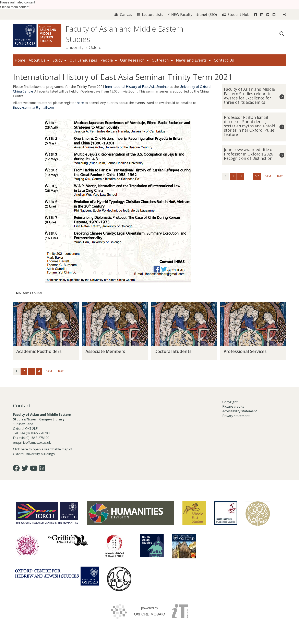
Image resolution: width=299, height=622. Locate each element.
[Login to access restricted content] (284, 14)
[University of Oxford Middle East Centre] (119, 579)
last (280, 176)
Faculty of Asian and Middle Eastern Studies (124, 34)
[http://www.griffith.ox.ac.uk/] (68, 540)
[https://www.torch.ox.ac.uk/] (47, 512)
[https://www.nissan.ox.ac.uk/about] (225, 513)
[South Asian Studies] (152, 545)
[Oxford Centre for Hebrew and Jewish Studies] (57, 576)
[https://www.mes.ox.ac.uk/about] (194, 513)
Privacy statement (236, 416)
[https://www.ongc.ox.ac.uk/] (27, 546)
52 (257, 176)
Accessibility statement (239, 411)
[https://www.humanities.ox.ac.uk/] (130, 513)
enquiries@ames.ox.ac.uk (32, 442)
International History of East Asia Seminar (137, 86)
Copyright (230, 402)
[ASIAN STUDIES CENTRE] (184, 546)
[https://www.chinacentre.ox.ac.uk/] (114, 546)
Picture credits (233, 406)
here (80, 102)
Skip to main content (14, 6)
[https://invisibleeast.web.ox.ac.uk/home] (258, 513)
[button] (282, 33)
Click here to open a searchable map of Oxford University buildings (42, 451)
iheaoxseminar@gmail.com (33, 107)
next (268, 176)
